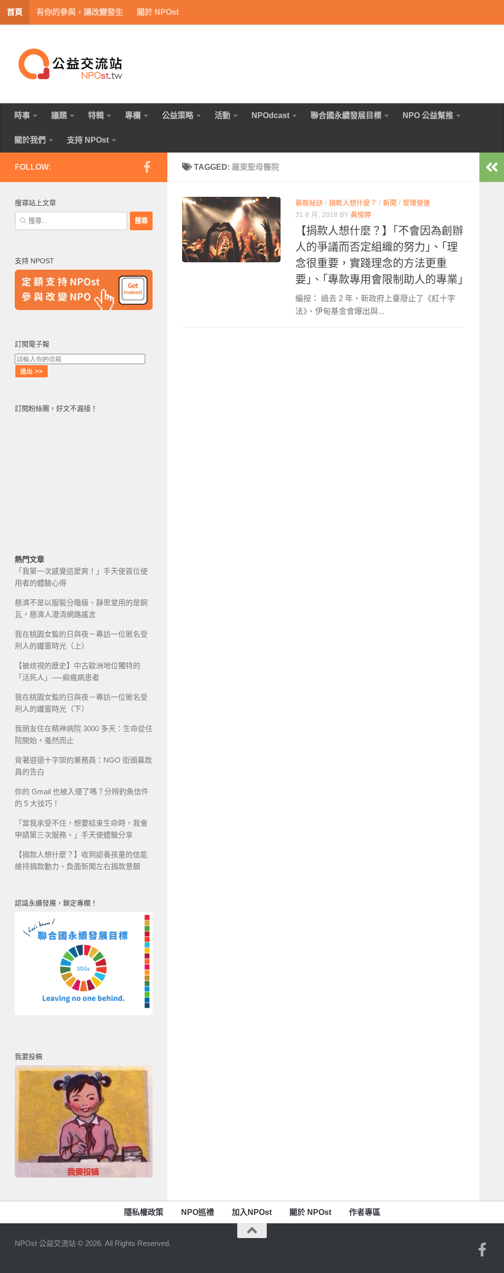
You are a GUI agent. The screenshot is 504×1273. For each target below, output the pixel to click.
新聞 (390, 203)
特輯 (96, 115)
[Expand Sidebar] (491, 167)
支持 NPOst (88, 140)
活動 (222, 115)
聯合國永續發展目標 (346, 115)
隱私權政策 (143, 1212)
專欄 (133, 115)
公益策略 (177, 115)
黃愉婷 (360, 214)
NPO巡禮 (197, 1212)
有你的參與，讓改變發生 (79, 12)
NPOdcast (270, 115)
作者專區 (364, 1212)
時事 (22, 115)
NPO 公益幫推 (428, 115)
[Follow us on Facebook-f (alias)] (147, 167)
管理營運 (416, 203)
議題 (59, 115)
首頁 (15, 12)
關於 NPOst (158, 12)
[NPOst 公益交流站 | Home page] (71, 64)
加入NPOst (252, 1212)
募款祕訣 (309, 203)
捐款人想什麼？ (353, 203)
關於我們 (30, 140)
